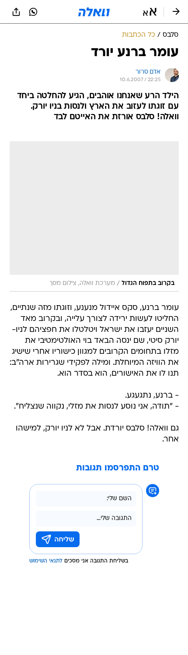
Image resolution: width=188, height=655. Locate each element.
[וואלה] (94, 11)
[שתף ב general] (16, 12)
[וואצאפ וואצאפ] (33, 11)
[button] (150, 12)
